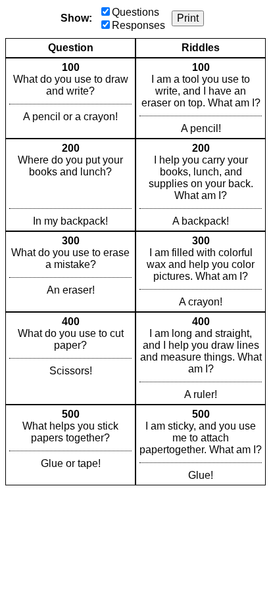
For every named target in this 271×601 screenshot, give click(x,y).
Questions (135, 12)
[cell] (70, 98)
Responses (138, 25)
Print (188, 18)
